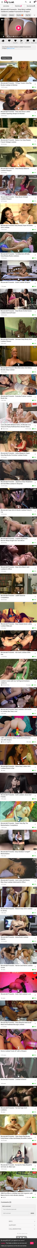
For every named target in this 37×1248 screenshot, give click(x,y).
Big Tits (28, 15)
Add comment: (6, 1206)
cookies (3, 1243)
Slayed (4, 1197)
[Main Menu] (2, 2)
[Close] (35, 1242)
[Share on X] (33, 20)
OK (32, 1243)
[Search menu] (26, 2)
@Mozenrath (11, 48)
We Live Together (7, 742)
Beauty (12, 15)
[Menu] (30, 2)
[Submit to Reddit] (29, 20)
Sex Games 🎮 (31, 6)
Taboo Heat (5, 428)
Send (32, 1213)
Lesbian (4, 15)
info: (11, 1221)
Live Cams (6, 6)
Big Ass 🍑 (20, 15)
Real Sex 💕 (18, 6)
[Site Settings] (34, 2)
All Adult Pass (6, 685)
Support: (12, 1225)
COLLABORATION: (15, 1229)
